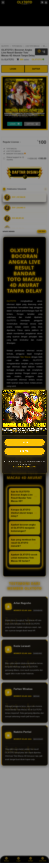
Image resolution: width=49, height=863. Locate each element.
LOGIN (24, 442)
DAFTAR (24, 451)
